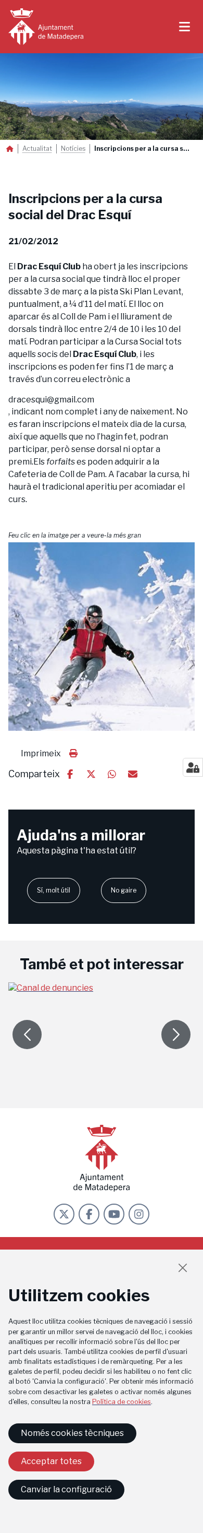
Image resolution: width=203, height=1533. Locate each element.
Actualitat (37, 149)
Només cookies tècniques (72, 1433)
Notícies (73, 149)
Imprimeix (41, 753)
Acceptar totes (51, 1461)
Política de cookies (121, 1402)
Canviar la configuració (66, 1489)
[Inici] (45, 26)
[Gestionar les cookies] (193, 767)
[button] (101, 636)
